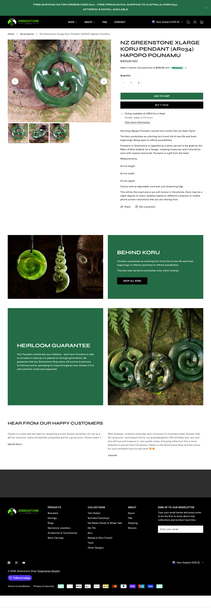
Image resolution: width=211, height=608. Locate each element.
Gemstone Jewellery (59, 528)
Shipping (133, 523)
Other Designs (96, 547)
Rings (51, 523)
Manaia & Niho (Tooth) (100, 537)
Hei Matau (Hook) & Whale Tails (105, 523)
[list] (59, 81)
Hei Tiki (92, 528)
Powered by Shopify (49, 571)
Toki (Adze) (94, 513)
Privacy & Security (44, 586)
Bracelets (53, 513)
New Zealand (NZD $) (167, 21)
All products (27, 34)
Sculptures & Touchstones (62, 532)
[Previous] (15, 81)
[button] (201, 22)
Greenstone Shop (26, 571)
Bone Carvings (56, 537)
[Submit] (199, 529)
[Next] (103, 81)
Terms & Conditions (19, 586)
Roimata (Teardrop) (98, 518)
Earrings (52, 518)
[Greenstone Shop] (23, 22)
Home (11, 34)
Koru (90, 532)
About (131, 513)
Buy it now (162, 105)
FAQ (130, 518)
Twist (91, 542)
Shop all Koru (132, 280)
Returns (132, 528)
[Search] (188, 22)
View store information (137, 122)
